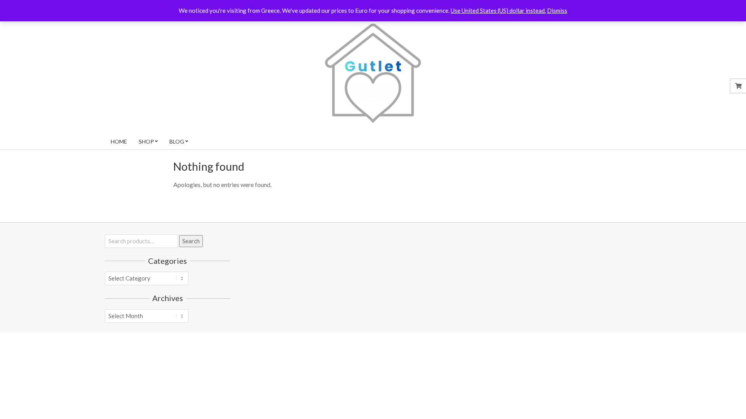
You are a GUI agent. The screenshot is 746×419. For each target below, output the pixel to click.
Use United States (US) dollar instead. (498, 10)
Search (191, 240)
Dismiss (557, 10)
